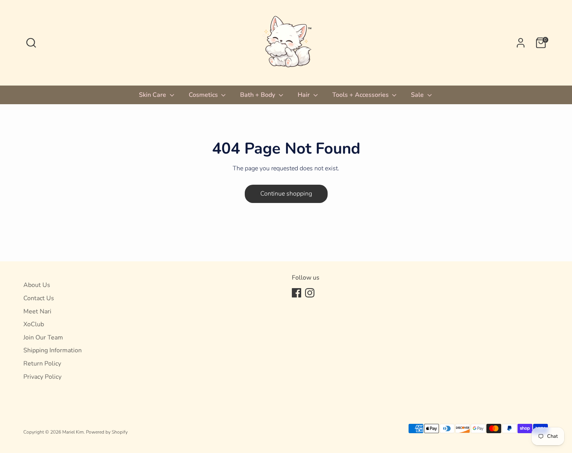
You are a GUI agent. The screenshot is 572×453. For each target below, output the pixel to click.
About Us (36, 285)
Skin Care (153, 95)
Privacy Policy (42, 377)
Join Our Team (43, 337)
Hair (304, 95)
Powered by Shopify (107, 432)
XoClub (33, 324)
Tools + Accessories (361, 95)
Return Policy (42, 363)
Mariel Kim (73, 432)
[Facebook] (296, 292)
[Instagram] (309, 292)
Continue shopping (286, 193)
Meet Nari (37, 311)
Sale (418, 95)
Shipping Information (52, 350)
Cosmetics (204, 95)
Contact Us (38, 298)
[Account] (520, 43)
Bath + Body (258, 95)
